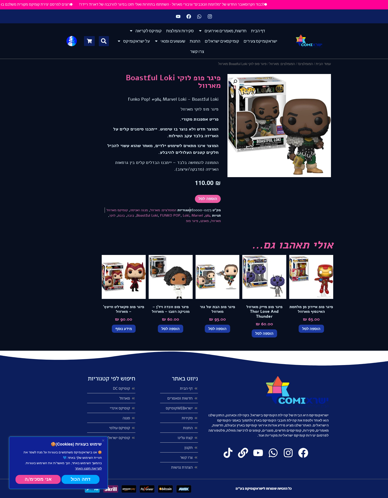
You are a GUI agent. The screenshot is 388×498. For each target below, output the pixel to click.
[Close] (103, 440)
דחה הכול (80, 479)
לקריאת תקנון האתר (88, 468)
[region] (58, 463)
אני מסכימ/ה (38, 479)
